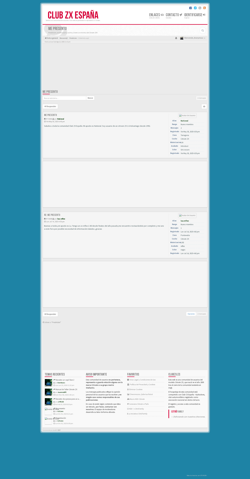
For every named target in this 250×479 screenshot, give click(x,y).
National (60, 119)
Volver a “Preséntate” (52, 322)
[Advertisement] (125, 67)
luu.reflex (61, 219)
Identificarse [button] (193, 15)
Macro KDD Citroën (137, 399)
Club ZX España (73, 15)
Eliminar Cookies (135, 389)
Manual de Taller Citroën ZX (66, 389)
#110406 (49, 119)
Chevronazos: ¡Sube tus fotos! (141, 394)
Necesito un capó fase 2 (64, 380)
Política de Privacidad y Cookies (142, 384)
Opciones (191, 314)
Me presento (50, 92)
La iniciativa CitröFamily (137, 413)
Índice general (52, 38)
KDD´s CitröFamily (136, 409)
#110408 (49, 219)
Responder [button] (51, 106)
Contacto (172, 15)
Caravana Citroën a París (139, 404)
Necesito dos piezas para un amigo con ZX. (72, 399)
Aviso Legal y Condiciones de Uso (142, 380)
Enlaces (155, 15)
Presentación (60, 418)
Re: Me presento (52, 215)
